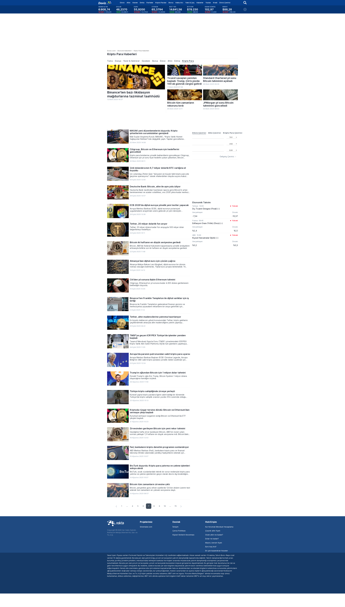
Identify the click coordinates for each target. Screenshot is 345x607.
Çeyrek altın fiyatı (212, 531)
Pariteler (149, 3)
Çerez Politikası (179, 531)
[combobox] (231, 137)
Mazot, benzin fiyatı (213, 543)
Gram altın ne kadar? (214, 535)
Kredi (215, 3)
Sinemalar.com (146, 527)
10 (165, 506)
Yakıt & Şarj (189, 3)
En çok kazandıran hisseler (216, 551)
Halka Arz (179, 3)
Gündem (146, 61)
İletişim (175, 527)
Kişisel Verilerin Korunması (183, 535)
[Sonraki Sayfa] (181, 506)
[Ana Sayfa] (104, 2)
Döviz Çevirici (224, 3)
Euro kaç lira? (210, 547)
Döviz (122, 3)
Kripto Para (188, 61)
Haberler (199, 3)
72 (176, 506)
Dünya (118, 61)
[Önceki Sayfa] (116, 506)
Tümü (110, 61)
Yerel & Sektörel (131, 61)
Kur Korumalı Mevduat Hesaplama (219, 527)
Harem (135, 3)
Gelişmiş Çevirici (227, 156)
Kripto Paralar (160, 3)
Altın (128, 3)
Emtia (142, 3)
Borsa (171, 3)
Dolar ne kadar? (212, 539)
